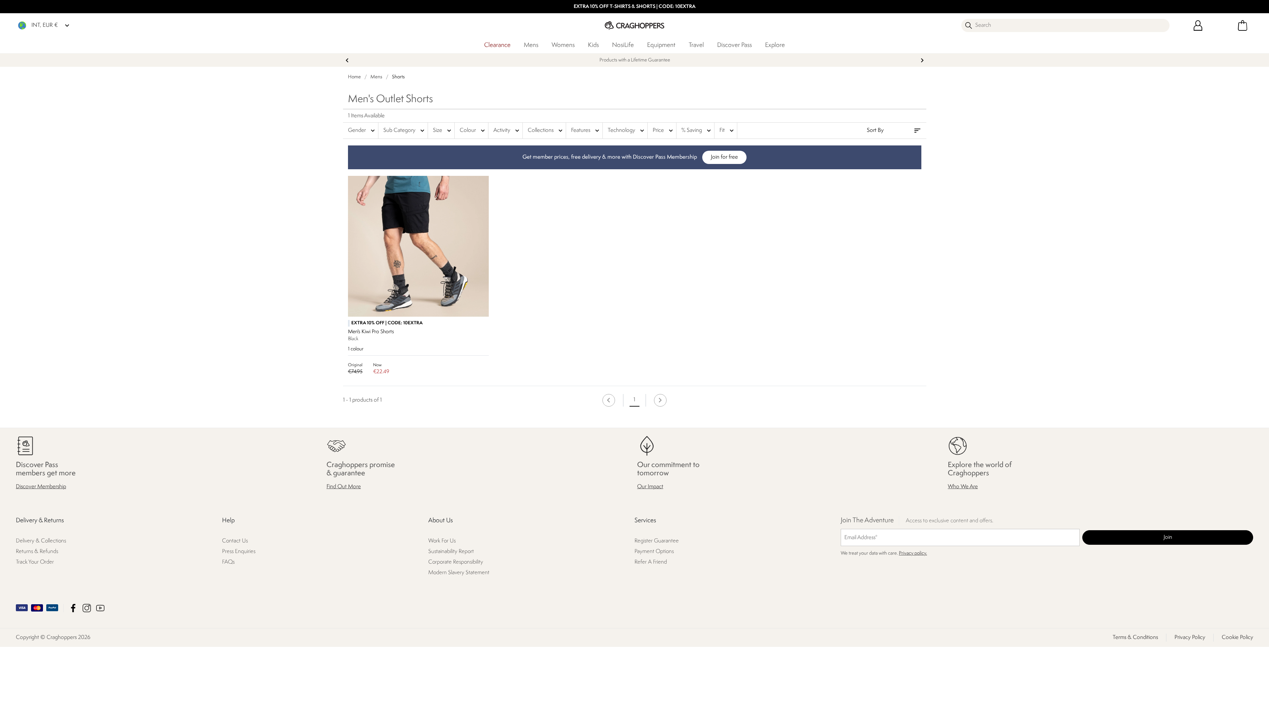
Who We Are (963, 487)
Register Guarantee (656, 541)
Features (586, 130)
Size (443, 130)
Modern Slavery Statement (458, 572)
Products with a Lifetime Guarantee (634, 60)
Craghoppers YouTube (100, 608)
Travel (696, 45)
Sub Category (404, 130)
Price (663, 130)
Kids (593, 45)
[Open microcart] (1242, 25)
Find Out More (344, 487)
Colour (473, 130)
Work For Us (442, 541)
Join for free (724, 157)
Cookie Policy (1237, 637)
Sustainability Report (451, 551)
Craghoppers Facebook (73, 608)
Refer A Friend (650, 562)
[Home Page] (634, 25)
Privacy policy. (913, 553)
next (922, 60)
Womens (563, 45)
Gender (362, 130)
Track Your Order (35, 562)
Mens (531, 45)
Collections (546, 130)
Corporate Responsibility (455, 562)
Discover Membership (41, 487)
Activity (507, 130)
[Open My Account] (1198, 25)
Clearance (497, 45)
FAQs (228, 562)
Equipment (661, 45)
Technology (627, 130)
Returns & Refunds (37, 551)
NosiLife (623, 45)
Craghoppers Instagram (87, 608)
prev (347, 60)
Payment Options (654, 551)
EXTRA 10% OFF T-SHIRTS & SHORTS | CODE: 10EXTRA (635, 6)
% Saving (696, 130)
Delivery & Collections (41, 541)
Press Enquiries (238, 551)
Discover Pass (734, 45)
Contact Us (235, 541)
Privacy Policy (1189, 637)
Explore (775, 45)
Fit (727, 130)
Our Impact (650, 487)
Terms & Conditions (1135, 637)
